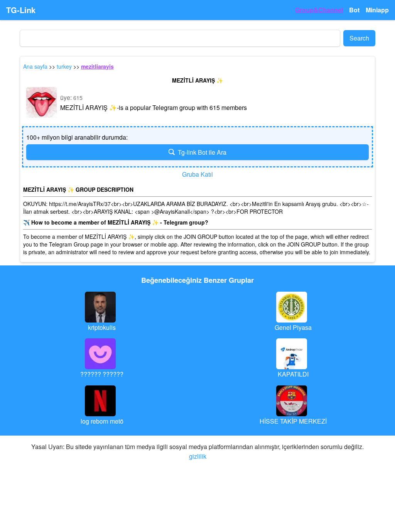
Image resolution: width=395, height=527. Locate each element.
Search (359, 38)
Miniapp (377, 9)
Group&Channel (319, 9)
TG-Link (20, 10)
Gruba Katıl (197, 174)
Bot (354, 9)
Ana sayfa (35, 66)
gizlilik (197, 456)
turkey (64, 66)
